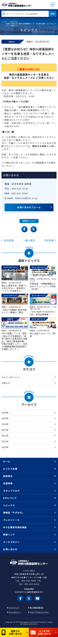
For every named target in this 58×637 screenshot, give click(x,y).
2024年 (4, 424)
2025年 (4, 418)
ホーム (6, 461)
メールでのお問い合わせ (44, 632)
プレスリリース (11, 519)
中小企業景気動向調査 (15, 527)
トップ (3, 21)
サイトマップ (14, 607)
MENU (52, 4)
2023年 (4, 429)
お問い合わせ (10, 549)
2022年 (4, 435)
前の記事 (9, 240)
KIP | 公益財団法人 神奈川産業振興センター (16, 4)
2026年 (4, 412)
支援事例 (8, 483)
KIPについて (10, 498)
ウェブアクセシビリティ (39, 612)
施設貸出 (8, 476)
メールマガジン (11, 541)
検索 (52, 13)
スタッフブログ (11, 490)
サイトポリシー (15, 612)
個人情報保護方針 (37, 607)
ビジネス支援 (10, 468)
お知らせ (5, 383)
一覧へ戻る (29, 240)
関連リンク (9, 534)
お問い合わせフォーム (29, 207)
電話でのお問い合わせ (15, 632)
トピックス (13, 21)
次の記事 (49, 240)
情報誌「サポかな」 (13, 512)
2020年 (4, 447)
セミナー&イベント (10, 377)
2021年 (4, 441)
